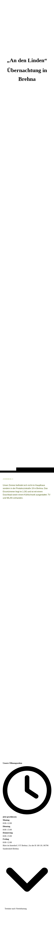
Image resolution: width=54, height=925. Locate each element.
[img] (27, 241)
